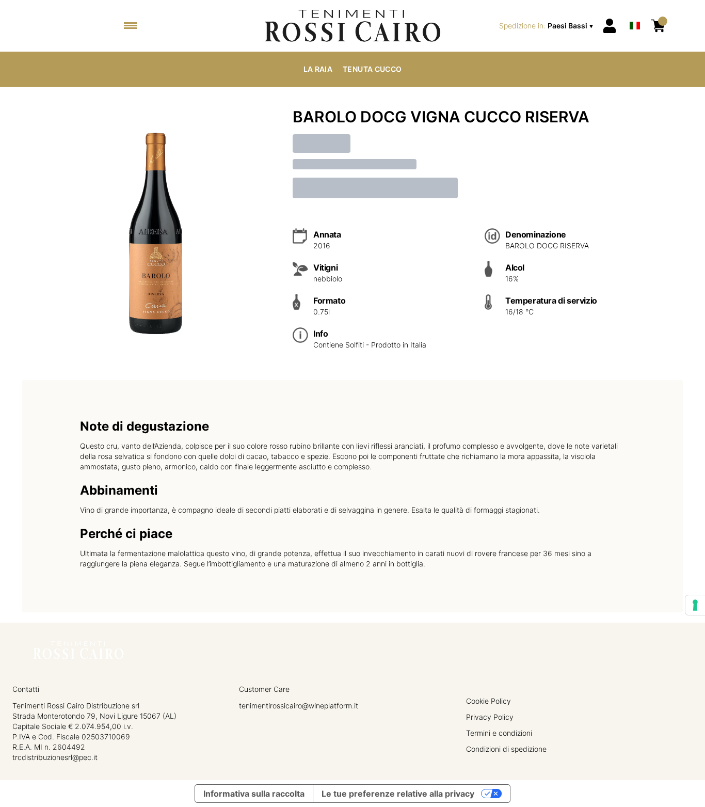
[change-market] (547, 26)
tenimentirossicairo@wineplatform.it (298, 705)
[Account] (609, 26)
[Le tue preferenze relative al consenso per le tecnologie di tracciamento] (695, 605)
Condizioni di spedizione (506, 749)
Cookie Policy (488, 701)
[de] (635, 12)
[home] (352, 26)
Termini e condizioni (499, 733)
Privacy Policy (490, 717)
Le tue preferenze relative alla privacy (398, 793)
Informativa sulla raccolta (254, 793)
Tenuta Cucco (372, 69)
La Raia (317, 69)
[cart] (658, 26)
